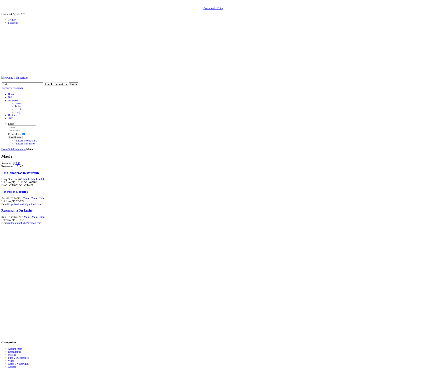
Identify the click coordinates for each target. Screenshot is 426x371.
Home (4, 149)
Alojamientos (15, 348)
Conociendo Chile (213, 8)
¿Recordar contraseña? (26, 140)
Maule (26, 179)
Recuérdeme (14, 134)
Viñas (11, 360)
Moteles (12, 354)
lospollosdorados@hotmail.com (24, 204)
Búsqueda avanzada (12, 88)
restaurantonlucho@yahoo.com (24, 223)
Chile (42, 179)
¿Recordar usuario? (25, 143)
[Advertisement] (82, 50)
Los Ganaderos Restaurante (20, 173)
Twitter (11, 19)
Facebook (13, 22)
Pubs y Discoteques (18, 357)
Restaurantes (19, 149)
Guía (10, 149)
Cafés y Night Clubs (18, 363)
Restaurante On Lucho (17, 210)
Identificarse (15, 137)
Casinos (12, 366)
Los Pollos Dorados (14, 191)
